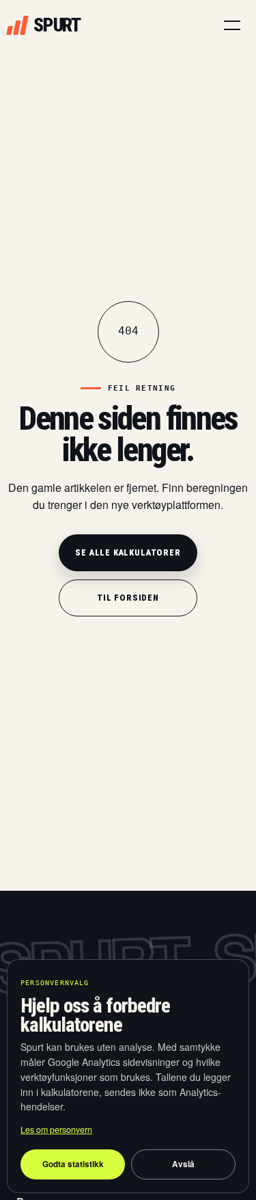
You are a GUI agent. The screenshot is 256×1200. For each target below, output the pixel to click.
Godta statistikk (73, 1164)
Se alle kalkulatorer (127, 552)
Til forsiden (128, 597)
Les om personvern (56, 1129)
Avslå (183, 1164)
